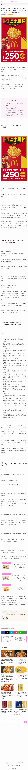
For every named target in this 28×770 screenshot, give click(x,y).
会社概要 (6, 762)
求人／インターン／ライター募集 (14, 765)
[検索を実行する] (25, 722)
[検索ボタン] (26, 1)
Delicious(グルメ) (10, 14)
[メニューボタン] (1, 1)
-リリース (4, 14)
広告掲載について (9, 763)
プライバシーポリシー (13, 762)
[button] (3, 632)
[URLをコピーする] (25, 632)
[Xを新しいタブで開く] (3, 618)
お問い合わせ (20, 762)
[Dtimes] (14, 1)
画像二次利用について (18, 763)
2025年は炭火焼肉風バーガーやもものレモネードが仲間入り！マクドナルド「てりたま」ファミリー (18, 567)
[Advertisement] (14, 740)
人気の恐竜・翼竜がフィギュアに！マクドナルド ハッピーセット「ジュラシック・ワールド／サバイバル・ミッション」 (18, 578)
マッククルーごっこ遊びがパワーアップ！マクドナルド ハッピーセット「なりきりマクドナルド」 (18, 589)
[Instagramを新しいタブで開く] (6, 618)
